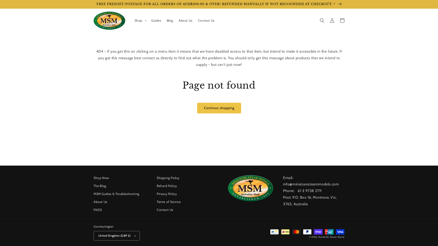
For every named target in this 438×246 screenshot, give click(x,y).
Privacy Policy (167, 194)
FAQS (98, 210)
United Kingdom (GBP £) (114, 235)
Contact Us (165, 210)
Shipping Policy (168, 178)
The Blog (100, 186)
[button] (140, 20)
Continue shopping (219, 108)
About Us (100, 202)
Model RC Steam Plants (331, 237)
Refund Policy (167, 186)
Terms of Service (169, 202)
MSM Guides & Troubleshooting (116, 194)
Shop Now (101, 178)
